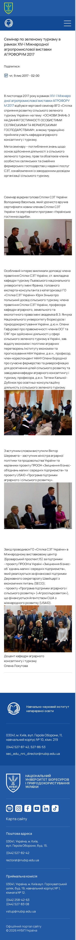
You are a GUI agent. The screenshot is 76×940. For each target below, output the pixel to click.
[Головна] (8, 8)
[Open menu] (67, 23)
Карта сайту (16, 819)
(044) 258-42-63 (17, 900)
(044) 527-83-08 (17, 904)
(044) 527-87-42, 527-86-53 (25, 747)
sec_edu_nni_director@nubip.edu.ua (33, 754)
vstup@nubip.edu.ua (21, 911)
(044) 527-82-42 (17, 853)
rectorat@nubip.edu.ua (22, 860)
